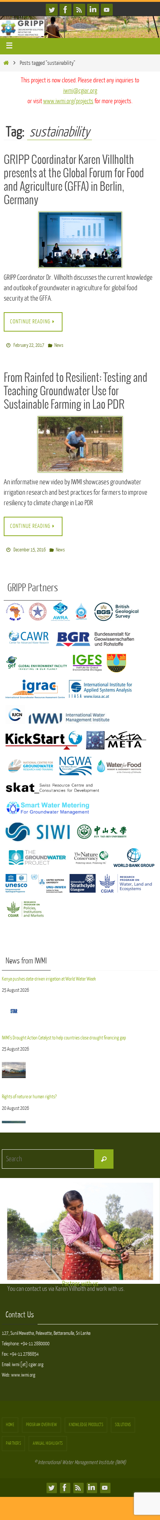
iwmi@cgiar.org (80, 90)
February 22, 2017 (28, 344)
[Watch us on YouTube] (107, 10)
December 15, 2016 (29, 547)
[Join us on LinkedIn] (93, 10)
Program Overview (41, 1420)
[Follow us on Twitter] (52, 10)
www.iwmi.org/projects (68, 101)
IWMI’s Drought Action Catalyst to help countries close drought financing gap (64, 1031)
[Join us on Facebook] (65, 10)
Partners (13, 1439)
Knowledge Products (86, 1420)
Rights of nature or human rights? (29, 1089)
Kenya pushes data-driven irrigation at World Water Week (49, 974)
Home (10, 1420)
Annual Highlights (48, 1439)
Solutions (123, 1420)
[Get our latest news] (79, 10)
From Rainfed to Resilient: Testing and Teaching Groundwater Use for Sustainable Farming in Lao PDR (75, 389)
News (58, 344)
